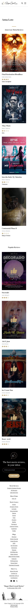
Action (14, 504)
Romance (14, 524)
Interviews (14, 548)
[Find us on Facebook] (11, 581)
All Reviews (14, 490)
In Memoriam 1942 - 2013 (14, 588)
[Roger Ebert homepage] (9, 3)
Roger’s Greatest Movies (14, 488)
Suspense (14, 528)
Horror (14, 515)
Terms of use (14, 605)
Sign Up (14, 498)
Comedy (14, 509)
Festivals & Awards (14, 565)
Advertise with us (14, 575)
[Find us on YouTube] (14, 581)
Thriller (14, 531)
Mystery (14, 520)
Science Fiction (14, 526)
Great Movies (14, 541)
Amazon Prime (14, 506)
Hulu (14, 517)
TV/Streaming (14, 561)
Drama (14, 513)
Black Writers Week (14, 556)
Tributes (14, 550)
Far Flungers (14, 545)
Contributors (14, 578)
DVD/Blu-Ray (14, 552)
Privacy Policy (14, 606)
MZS (14, 543)
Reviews (14, 537)
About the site (14, 571)
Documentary (14, 511)
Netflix (14, 522)
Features (14, 558)
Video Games (14, 554)
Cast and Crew (14, 492)
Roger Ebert (14, 563)
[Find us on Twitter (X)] (17, 581)
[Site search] (22, 3)
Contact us (14, 573)
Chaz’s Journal (14, 539)
